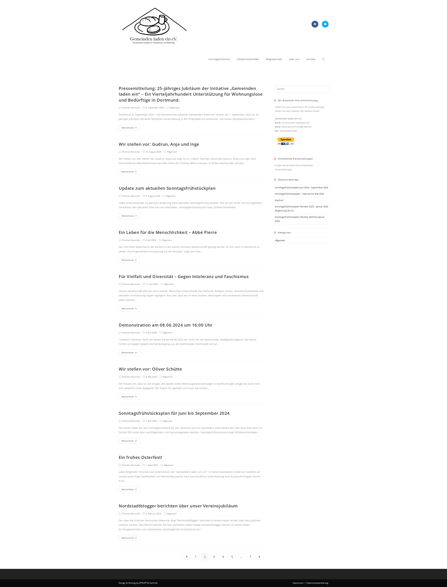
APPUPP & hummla (148, 582)
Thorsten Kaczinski (131, 107)
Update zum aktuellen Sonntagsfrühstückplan (167, 188)
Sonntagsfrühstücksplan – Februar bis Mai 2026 (299, 193)
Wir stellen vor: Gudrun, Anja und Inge (159, 144)
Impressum (298, 582)
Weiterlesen (128, 127)
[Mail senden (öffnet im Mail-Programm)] (325, 24)
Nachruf (279, 200)
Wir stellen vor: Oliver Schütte (150, 369)
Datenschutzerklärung (317, 582)
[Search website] (323, 59)
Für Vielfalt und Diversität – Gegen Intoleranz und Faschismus (184, 276)
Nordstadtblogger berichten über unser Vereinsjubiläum (178, 506)
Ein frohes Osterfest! (140, 457)
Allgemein (175, 107)
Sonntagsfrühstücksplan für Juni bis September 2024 (174, 413)
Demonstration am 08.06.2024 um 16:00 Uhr (165, 325)
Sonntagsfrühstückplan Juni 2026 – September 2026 (301, 187)
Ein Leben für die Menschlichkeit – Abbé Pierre (168, 232)
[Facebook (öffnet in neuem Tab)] (315, 24)
